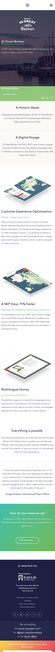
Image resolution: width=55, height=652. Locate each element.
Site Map (27, 601)
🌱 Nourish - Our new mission (27, 597)
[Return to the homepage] (27, 5)
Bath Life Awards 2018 (27, 577)
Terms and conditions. (27, 604)
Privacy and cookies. (27, 607)
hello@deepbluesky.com (28, 588)
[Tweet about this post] (43, 98)
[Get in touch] (15, 614)
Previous (7, 94)
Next (14, 94)
